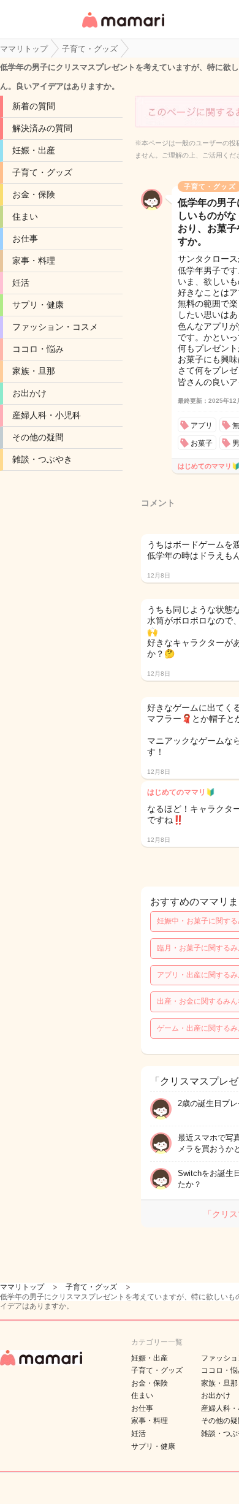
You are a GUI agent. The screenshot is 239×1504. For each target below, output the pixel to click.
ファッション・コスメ (55, 327)
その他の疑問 (38, 437)
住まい (25, 216)
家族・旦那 (33, 371)
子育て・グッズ (42, 172)
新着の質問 (33, 106)
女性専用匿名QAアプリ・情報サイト (122, 28)
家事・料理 (33, 260)
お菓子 (202, 443)
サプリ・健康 (38, 305)
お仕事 (25, 238)
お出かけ (29, 393)
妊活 (20, 283)
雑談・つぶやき (42, 459)
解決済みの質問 (42, 128)
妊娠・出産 (33, 150)
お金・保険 (33, 194)
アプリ (202, 425)
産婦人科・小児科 (46, 415)
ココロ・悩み (38, 349)
